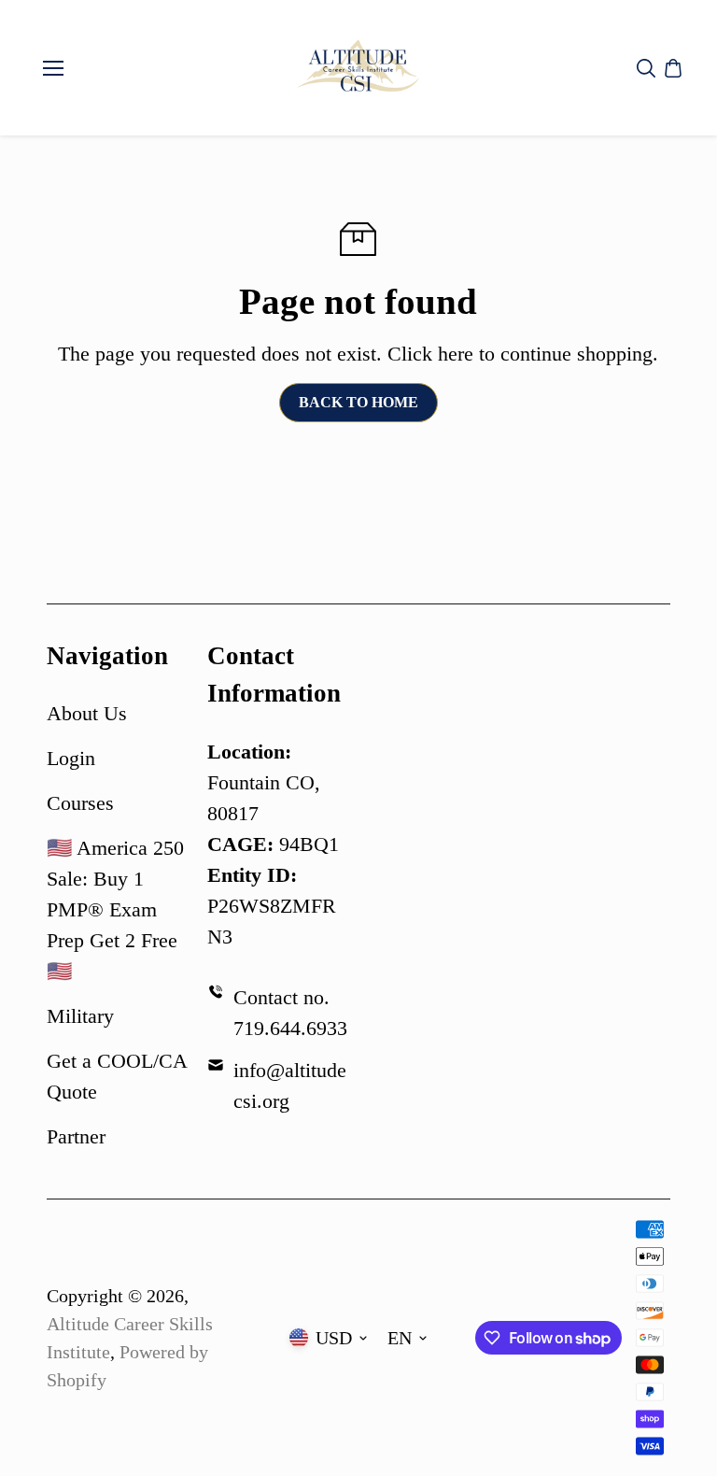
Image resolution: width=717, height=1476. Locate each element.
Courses (80, 803)
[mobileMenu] (53, 68)
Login (71, 758)
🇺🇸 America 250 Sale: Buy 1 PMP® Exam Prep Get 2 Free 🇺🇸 (115, 909)
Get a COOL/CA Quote (117, 1076)
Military (80, 1016)
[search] (646, 68)
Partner (76, 1136)
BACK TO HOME (358, 402)
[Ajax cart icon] (673, 68)
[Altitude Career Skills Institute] (358, 67)
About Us (87, 713)
